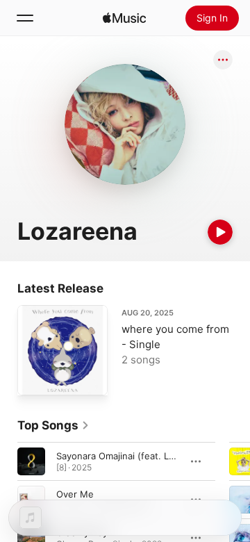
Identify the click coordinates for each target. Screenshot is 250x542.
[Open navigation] (25, 18)
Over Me (75, 494)
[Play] (220, 232)
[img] (124, 18)
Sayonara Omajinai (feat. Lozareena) (134, 455)
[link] (53, 425)
